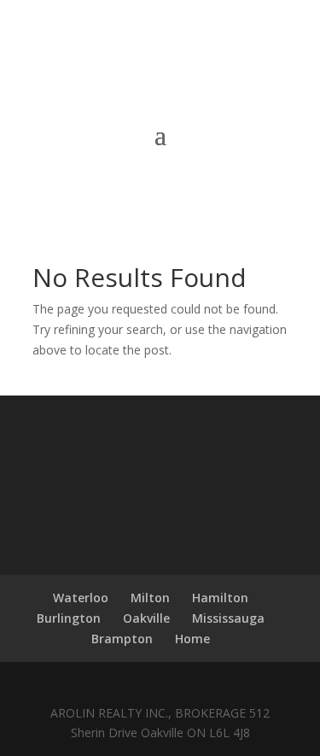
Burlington (69, 618)
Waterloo (80, 597)
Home (192, 638)
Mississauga (228, 618)
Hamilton (220, 597)
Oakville (146, 618)
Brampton (122, 638)
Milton (150, 597)
